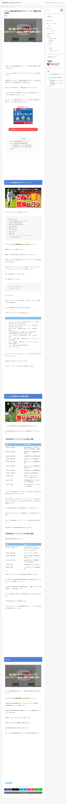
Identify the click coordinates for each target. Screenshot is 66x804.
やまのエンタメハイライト (11, 2)
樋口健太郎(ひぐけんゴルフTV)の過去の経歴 (22, 146)
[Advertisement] (23, 53)
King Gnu (50, 48)
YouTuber (50, 20)
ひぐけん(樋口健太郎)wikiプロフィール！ (20, 141)
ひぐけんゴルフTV (19, 266)
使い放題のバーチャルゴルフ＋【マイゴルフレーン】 (23, 129)
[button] (8, 789)
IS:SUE (50, 43)
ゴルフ (50, 28)
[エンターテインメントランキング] (53, 65)
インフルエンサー (52, 30)
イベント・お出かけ (53, 23)
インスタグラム (19, 268)
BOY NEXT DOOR (52, 38)
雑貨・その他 (51, 33)
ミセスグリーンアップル (53, 50)
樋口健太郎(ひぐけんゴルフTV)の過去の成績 (22, 145)
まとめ (12, 148)
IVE (49, 45)
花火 (50, 25)
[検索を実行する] (61, 10)
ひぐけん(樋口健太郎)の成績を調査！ (19, 143)
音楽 (49, 36)
